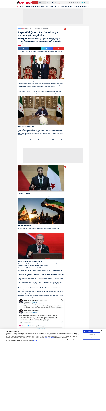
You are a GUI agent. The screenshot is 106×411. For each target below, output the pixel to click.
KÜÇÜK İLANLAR (77, 6)
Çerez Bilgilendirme (49, 337)
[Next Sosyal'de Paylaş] (71, 2)
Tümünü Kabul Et (87, 331)
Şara (42, 91)
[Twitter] (75, 2)
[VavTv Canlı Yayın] (83, 2)
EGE (71, 6)
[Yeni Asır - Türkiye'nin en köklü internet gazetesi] (24, 2)
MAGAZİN (57, 6)
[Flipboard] (69, 2)
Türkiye (25, 270)
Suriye (19, 51)
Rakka (54, 85)
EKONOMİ (37, 6)
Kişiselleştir (90, 334)
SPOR (32, 6)
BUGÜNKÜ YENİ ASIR (35, 2)
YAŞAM (51, 6)
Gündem (23, 28)
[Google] (60, 46)
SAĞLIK (42, 6)
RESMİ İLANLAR (85, 6)
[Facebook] (73, 2)
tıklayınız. (35, 340)
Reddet (91, 337)
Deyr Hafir (34, 51)
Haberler (19, 28)
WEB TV (67, 6)
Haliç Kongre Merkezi (47, 264)
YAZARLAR (22, 6)
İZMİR (47, 6)
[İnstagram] (77, 2)
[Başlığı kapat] (101, 330)
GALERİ (62, 6)
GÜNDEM (28, 6)
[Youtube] (79, 2)
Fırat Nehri (50, 51)
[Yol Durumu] (52, 2)
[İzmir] (48, 2)
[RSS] (67, 2)
